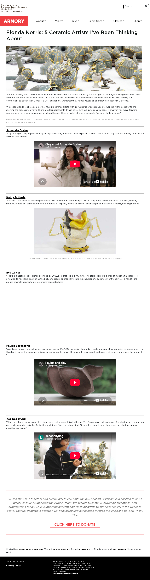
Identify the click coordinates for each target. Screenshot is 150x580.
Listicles (65, 549)
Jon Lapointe (119, 549)
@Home (20, 549)
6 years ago (84, 549)
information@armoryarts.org (65, 573)
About (40, 21)
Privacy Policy (14, 566)
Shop (136, 21)
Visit (58, 21)
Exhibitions (95, 21)
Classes (117, 21)
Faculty (56, 549)
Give (74, 21)
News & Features (34, 549)
